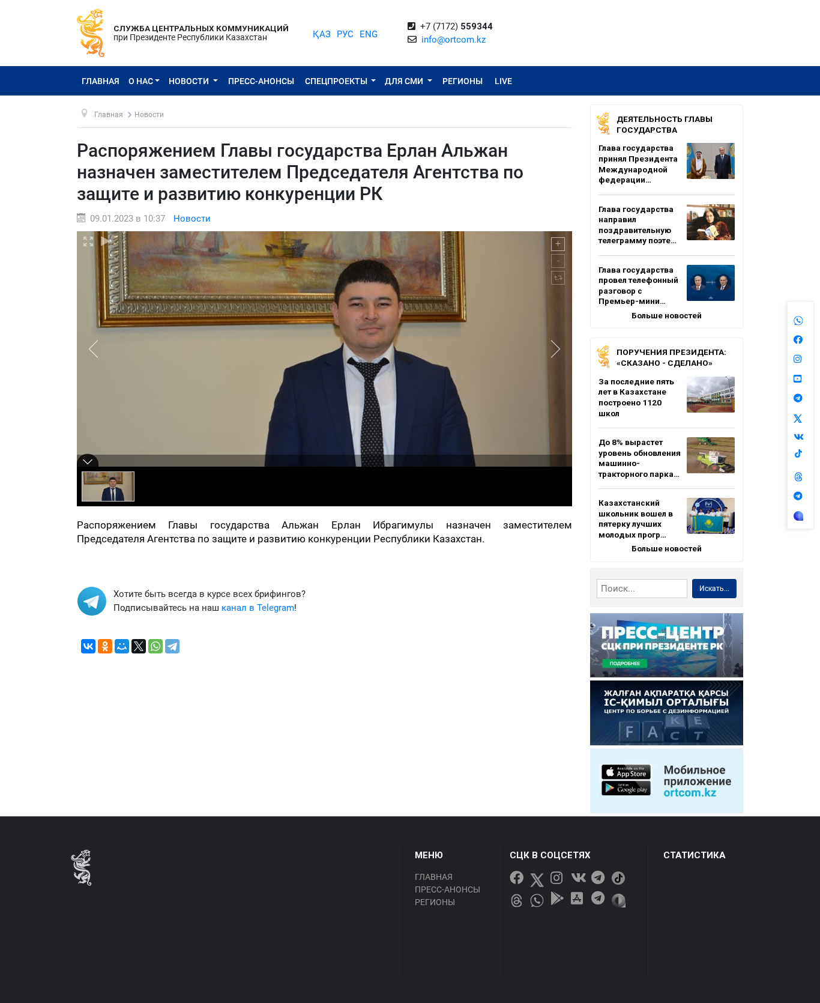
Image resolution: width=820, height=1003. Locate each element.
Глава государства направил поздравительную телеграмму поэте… (637, 225)
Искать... (714, 588)
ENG (369, 34)
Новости (190, 81)
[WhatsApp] (155, 646)
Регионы (462, 81)
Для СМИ (405, 81)
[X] (138, 646)
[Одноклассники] (105, 646)
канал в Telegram (258, 607)
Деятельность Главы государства (665, 124)
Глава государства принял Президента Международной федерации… (638, 163)
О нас (140, 81)
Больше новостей (667, 315)
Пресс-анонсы (261, 81)
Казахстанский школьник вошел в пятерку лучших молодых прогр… (635, 518)
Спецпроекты (337, 81)
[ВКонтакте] (88, 646)
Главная (100, 81)
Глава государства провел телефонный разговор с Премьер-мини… (638, 285)
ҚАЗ (322, 34)
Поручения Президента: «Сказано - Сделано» (671, 357)
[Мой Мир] (122, 646)
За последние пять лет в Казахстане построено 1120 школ (636, 397)
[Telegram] (172, 646)
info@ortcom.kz (453, 39)
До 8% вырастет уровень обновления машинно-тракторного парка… (639, 458)
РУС (345, 34)
